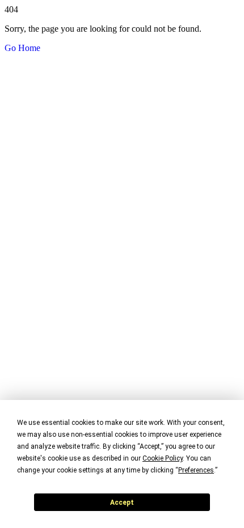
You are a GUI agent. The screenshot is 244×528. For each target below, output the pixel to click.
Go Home (22, 48)
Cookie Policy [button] (162, 458)
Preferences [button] (196, 470)
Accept (122, 502)
